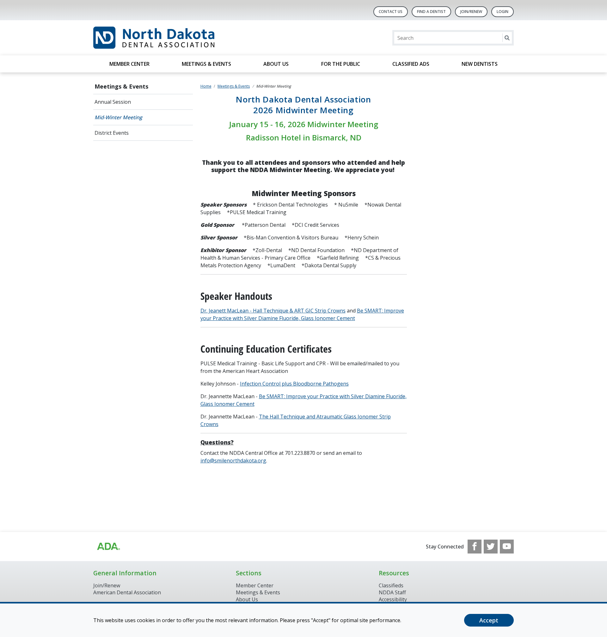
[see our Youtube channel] (507, 547)
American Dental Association (127, 592)
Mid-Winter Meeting (118, 117)
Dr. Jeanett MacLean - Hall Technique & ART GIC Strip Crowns (273, 310)
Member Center (129, 63)
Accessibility (393, 599)
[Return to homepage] (175, 38)
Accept (488, 620)
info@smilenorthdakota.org (233, 460)
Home (206, 86)
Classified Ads (410, 63)
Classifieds (391, 585)
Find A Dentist (431, 11)
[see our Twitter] (491, 547)
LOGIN (502, 11)
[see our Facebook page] (474, 547)
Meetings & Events (206, 63)
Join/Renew (471, 11)
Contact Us (390, 11)
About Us (276, 63)
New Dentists (480, 63)
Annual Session (113, 101)
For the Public (340, 63)
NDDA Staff (392, 592)
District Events (112, 132)
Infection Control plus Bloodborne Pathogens (294, 383)
